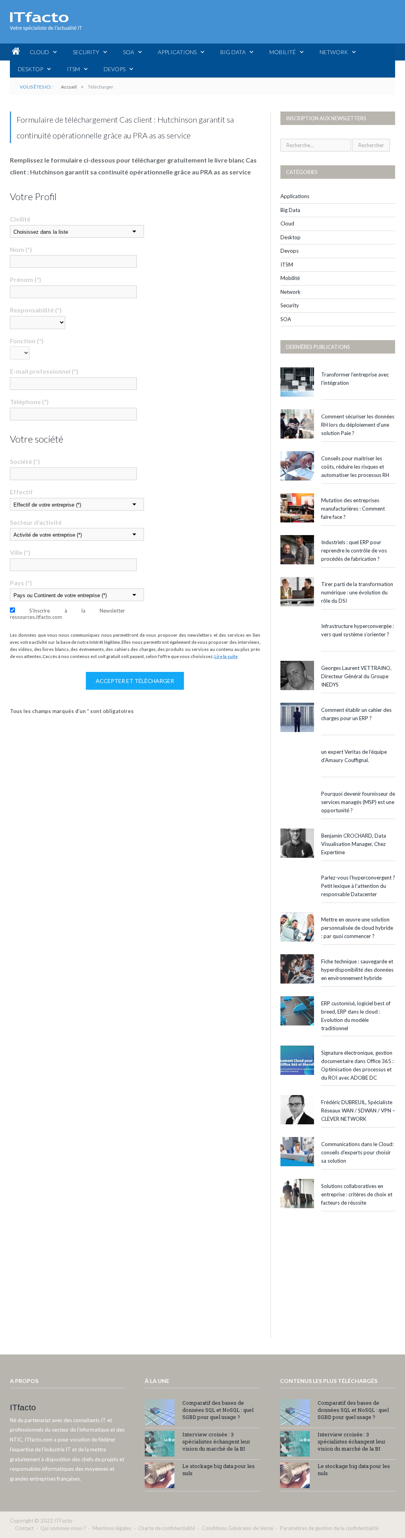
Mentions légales (112, 1528)
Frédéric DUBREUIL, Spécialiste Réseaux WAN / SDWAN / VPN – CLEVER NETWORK (358, 1110)
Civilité (20, 219)
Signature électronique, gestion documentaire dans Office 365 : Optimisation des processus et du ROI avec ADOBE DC (357, 1065)
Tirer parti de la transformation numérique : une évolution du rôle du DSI (357, 592)
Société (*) (25, 461)
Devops (114, 69)
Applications (177, 52)
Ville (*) (20, 552)
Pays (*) (21, 582)
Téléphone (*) (29, 401)
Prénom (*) (25, 279)
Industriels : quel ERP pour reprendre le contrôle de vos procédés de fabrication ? (354, 550)
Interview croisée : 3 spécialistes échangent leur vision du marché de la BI (216, 1441)
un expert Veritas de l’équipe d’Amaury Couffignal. (354, 756)
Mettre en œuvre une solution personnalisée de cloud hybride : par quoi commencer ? (357, 927)
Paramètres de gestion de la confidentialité (329, 1528)
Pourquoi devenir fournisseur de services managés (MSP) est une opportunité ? (358, 802)
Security (86, 52)
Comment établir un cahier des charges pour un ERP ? (356, 714)
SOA (128, 52)
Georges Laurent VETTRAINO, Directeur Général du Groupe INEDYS (356, 676)
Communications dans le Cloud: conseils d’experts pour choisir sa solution (357, 1152)
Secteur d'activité (36, 522)
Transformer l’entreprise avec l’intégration (355, 378)
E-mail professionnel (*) (44, 371)
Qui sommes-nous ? (63, 1528)
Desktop (30, 69)
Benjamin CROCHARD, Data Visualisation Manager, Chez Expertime (353, 843)
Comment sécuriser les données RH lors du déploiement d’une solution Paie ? (357, 424)
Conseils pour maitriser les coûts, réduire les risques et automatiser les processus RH (355, 466)
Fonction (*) (27, 340)
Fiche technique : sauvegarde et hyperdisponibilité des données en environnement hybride (357, 969)
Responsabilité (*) (36, 310)
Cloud (39, 52)
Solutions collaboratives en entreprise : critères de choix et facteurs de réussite (356, 1194)
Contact (24, 1528)
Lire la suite (226, 656)
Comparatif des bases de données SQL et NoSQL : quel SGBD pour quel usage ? (218, 1410)
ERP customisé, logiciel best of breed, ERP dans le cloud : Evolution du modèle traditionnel (355, 1015)
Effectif (21, 492)
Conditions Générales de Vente (237, 1528)
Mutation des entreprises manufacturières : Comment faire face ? (353, 508)
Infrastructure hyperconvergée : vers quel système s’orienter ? (357, 630)
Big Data (233, 52)
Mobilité (282, 52)
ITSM (73, 69)
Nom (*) (21, 249)
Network (334, 52)
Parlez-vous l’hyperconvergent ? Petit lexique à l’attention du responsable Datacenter (358, 885)
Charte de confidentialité (166, 1528)
